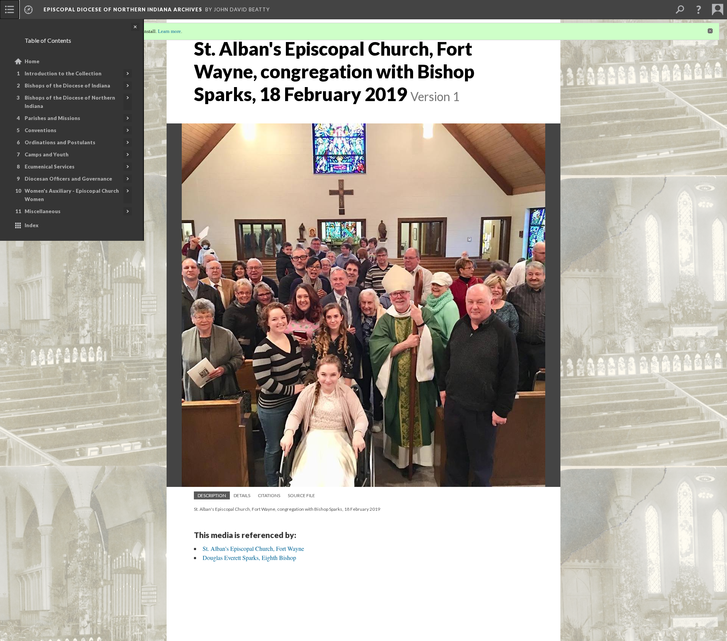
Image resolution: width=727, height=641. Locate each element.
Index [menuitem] (32, 225)
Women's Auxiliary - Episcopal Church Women (72, 195)
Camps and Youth (47, 154)
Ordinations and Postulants (60, 142)
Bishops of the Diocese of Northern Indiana (70, 102)
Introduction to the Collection (63, 73)
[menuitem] (9, 9)
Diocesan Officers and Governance (68, 179)
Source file (301, 495)
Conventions (40, 130)
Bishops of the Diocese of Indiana (67, 86)
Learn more (169, 31)
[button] (698, 9)
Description (212, 495)
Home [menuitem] (32, 61)
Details (242, 495)
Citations (269, 495)
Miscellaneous (43, 211)
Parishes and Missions (52, 118)
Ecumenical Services (50, 167)
